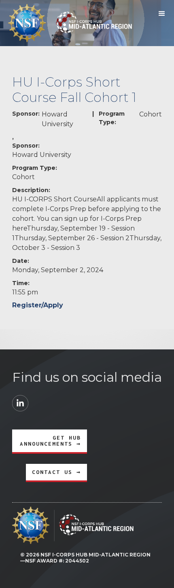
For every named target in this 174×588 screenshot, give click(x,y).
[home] (66, 23)
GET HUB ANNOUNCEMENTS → (50, 440)
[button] (162, 14)
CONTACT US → (56, 472)
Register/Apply (37, 305)
